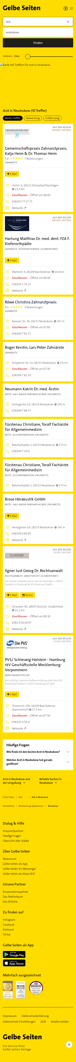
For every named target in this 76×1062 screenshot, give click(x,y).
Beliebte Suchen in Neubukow (50, 781)
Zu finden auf (13, 912)
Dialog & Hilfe (13, 823)
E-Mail (13, 173)
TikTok (6, 934)
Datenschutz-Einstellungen (19, 1021)
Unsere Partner (14, 884)
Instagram (9, 920)
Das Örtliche (10, 901)
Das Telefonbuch (13, 897)
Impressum (10, 1016)
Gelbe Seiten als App (15, 864)
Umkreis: (11, 56)
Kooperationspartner (15, 892)
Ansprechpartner (13, 831)
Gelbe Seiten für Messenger (19, 869)
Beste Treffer (12, 118)
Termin (29, 595)
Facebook (8, 924)
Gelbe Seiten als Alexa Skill (19, 874)
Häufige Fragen (12, 836)
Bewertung (33, 118)
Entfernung (52, 118)
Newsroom (9, 859)
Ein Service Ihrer (17, 1047)
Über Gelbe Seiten (16, 851)
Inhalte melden (60, 1021)
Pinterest (8, 929)
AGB (43, 1021)
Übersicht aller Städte (16, 841)
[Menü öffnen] (71, 8)
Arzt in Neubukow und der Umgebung (16, 781)
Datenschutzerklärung (35, 1016)
